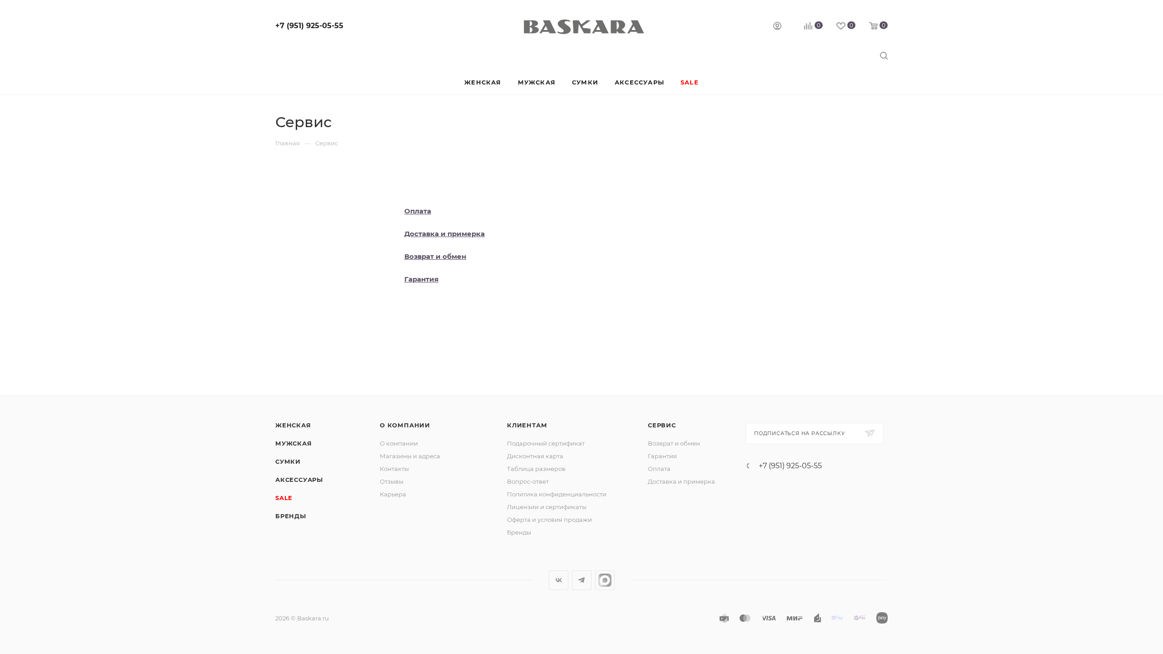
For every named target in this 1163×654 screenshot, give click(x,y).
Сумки (288, 461)
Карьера (393, 494)
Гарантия (662, 456)
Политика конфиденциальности (556, 494)
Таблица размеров (536, 468)
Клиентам (527, 425)
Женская (293, 425)
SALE (284, 497)
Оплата (659, 468)
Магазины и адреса (410, 456)
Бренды (290, 516)
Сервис (662, 425)
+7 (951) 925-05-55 (309, 25)
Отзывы (391, 481)
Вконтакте (558, 580)
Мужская (293, 443)
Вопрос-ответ (528, 481)
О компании (405, 425)
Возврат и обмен (674, 443)
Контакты (394, 468)
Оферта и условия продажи (549, 519)
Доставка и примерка (681, 481)
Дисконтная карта (535, 456)
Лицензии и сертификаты (546, 506)
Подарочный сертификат (546, 443)
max (605, 580)
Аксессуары (299, 479)
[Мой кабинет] (777, 27)
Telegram (581, 580)
